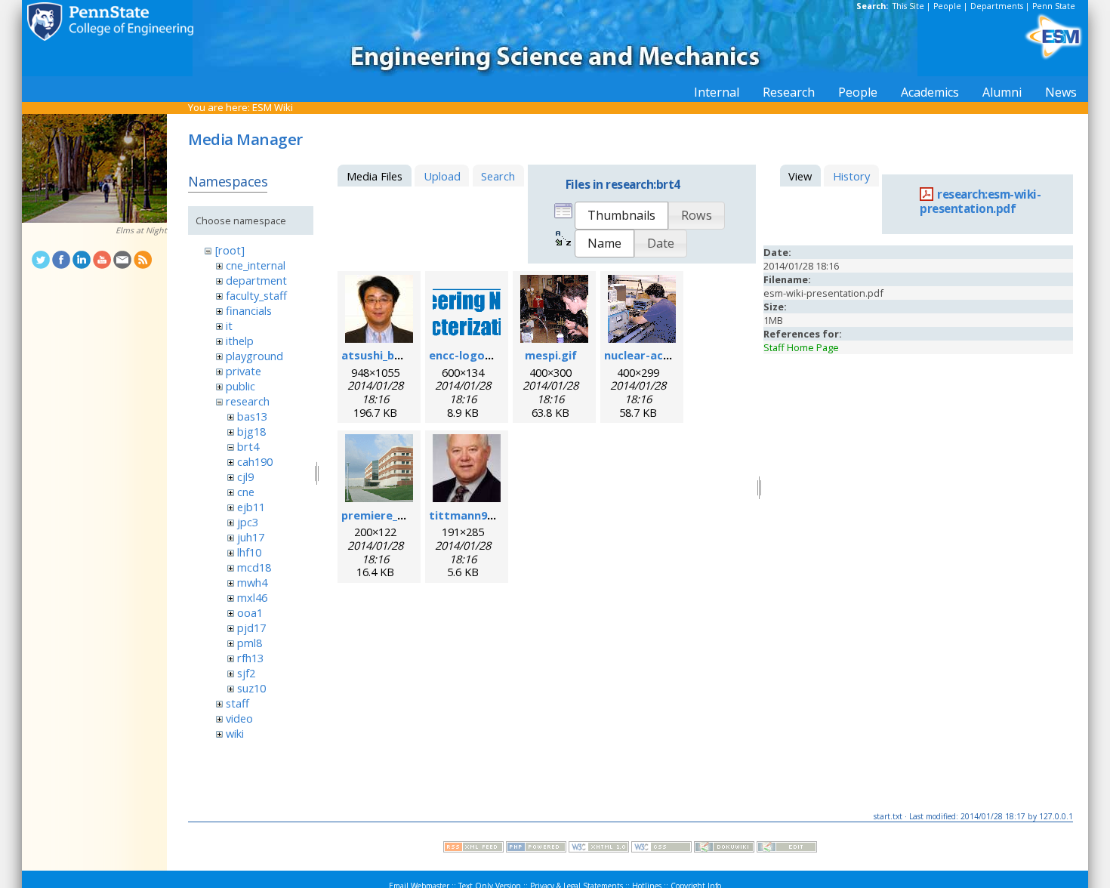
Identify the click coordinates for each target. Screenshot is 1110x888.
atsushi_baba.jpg (388, 354)
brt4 (248, 446)
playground (254, 355)
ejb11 (251, 506)
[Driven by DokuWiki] (724, 849)
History (851, 175)
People (947, 6)
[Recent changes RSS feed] (473, 849)
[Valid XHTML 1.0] (599, 849)
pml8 (249, 642)
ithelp (240, 340)
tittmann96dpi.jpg (479, 515)
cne (245, 491)
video (239, 718)
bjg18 (251, 431)
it (229, 325)
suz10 (251, 687)
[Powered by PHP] (536, 849)
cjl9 (245, 476)
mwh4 (252, 582)
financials (249, 310)
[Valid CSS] (661, 849)
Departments (996, 6)
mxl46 (252, 597)
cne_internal (255, 265)
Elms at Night (141, 230)
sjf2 (246, 672)
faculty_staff (256, 295)
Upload (442, 175)
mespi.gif (551, 354)
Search (498, 175)
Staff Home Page (801, 347)
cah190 (255, 461)
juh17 (250, 536)
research (248, 401)
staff (237, 703)
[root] (230, 249)
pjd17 (251, 627)
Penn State (1053, 6)
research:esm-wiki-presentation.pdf (980, 202)
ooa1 (250, 612)
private (243, 370)
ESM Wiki (272, 107)
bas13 (252, 416)
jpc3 (247, 521)
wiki (235, 733)
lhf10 (249, 552)
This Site (908, 6)
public (240, 385)
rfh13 (250, 657)
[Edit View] (787, 849)
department (256, 280)
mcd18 (254, 567)
